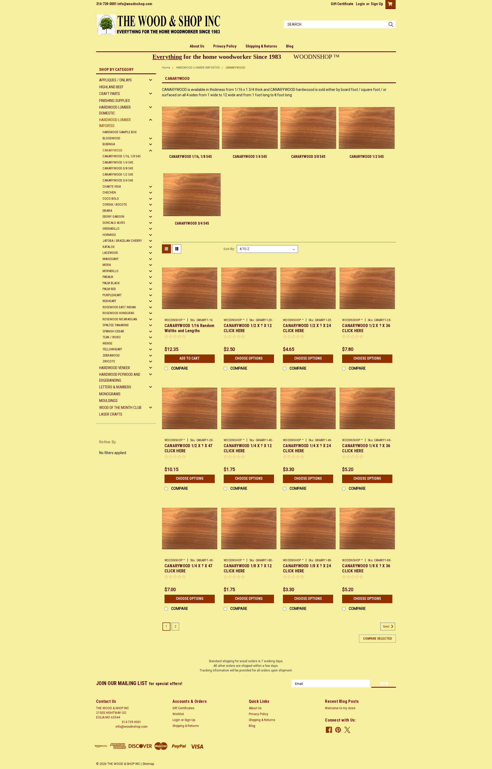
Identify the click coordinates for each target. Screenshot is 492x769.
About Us (197, 46)
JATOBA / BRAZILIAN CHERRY (122, 241)
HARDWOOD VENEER (114, 368)
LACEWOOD (110, 253)
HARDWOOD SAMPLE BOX (119, 132)
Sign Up (377, 4)
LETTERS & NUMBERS (115, 387)
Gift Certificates (183, 708)
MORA (106, 265)
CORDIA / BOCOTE (114, 204)
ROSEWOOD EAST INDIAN (119, 307)
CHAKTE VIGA (111, 186)
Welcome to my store (340, 708)
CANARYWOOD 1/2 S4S (117, 174)
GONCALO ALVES (113, 223)
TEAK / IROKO (111, 337)
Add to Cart (189, 358)
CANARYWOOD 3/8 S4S (117, 168)
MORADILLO (110, 271)
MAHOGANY (110, 259)
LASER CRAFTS (110, 414)
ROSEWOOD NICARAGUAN (119, 319)
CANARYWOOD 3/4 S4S (117, 180)
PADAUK (107, 277)
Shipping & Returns (261, 46)
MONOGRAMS (109, 394)
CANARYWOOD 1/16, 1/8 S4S (121, 156)
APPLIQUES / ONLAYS (115, 80)
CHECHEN (109, 192)
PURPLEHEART (112, 295)
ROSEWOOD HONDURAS (118, 313)
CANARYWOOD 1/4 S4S (117, 162)
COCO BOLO (110, 198)
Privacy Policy (225, 46)
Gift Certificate (342, 4)
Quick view (189, 312)
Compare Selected (377, 638)
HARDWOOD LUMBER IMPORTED (115, 123)
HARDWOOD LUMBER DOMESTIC (115, 110)
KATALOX (108, 247)
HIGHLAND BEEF (111, 87)
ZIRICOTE (108, 361)
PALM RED (109, 289)
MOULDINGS (108, 400)
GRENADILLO (110, 228)
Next (386, 626)
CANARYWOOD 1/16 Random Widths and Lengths (189, 328)
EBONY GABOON (113, 216)
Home (166, 67)
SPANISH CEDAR (113, 331)
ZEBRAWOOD (111, 355)
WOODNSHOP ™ (175, 320)
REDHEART (109, 301)
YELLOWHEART (112, 349)
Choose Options (249, 358)
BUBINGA (108, 144)
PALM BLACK (111, 283)
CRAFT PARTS (109, 93)
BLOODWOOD (111, 138)
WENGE (107, 343)
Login (360, 4)
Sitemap (148, 764)
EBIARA (107, 211)
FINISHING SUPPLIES (114, 100)
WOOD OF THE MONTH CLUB (120, 407)
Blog (289, 46)
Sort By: (229, 249)
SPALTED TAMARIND (115, 325)
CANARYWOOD (112, 150)
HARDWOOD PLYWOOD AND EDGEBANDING (119, 377)
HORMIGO (109, 235)
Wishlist (178, 714)
